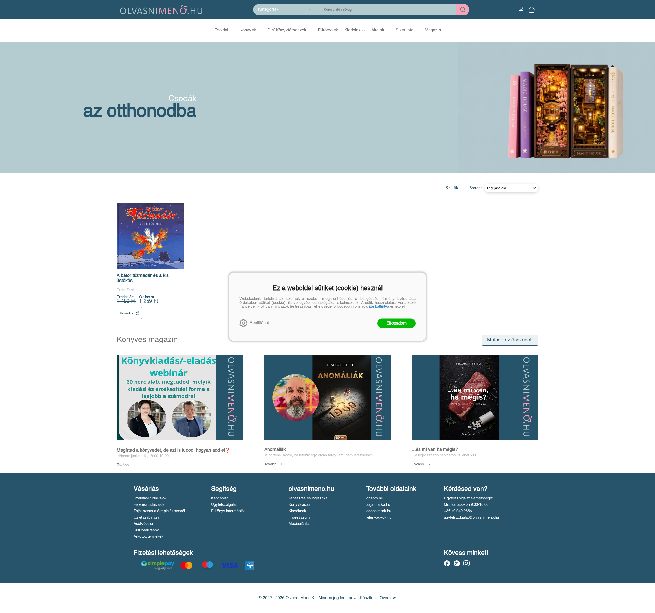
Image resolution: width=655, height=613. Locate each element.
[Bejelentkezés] (521, 10)
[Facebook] (447, 563)
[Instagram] (466, 563)
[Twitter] (457, 563)
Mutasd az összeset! (510, 340)
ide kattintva (379, 306)
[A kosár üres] (532, 10)
